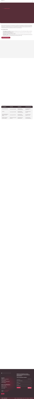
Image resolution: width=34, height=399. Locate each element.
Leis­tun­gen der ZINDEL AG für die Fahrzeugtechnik (23, 48)
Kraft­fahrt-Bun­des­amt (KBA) (10, 130)
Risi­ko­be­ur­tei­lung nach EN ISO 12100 (18, 71)
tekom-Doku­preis (5, 261)
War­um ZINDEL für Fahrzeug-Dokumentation (6, 51)
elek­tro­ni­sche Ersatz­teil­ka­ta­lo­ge (8, 161)
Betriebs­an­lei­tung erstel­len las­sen (19, 203)
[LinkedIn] (3, 393)
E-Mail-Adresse (18, 379)
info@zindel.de (6, 391)
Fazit (17, 51)
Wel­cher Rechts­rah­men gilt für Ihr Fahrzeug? (6, 45)
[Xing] (2, 393)
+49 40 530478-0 (6, 353)
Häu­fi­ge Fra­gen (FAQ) (4, 53)
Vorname (17, 382)
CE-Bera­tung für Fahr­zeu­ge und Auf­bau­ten (9, 133)
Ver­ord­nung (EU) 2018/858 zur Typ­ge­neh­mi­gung (9, 66)
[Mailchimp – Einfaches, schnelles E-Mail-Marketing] (29, 388)
